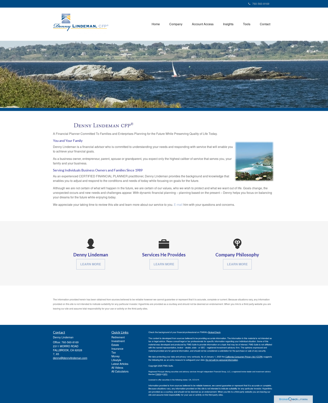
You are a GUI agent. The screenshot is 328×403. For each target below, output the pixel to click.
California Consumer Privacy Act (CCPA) (244, 356)
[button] (176, 24)
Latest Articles (119, 364)
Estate (115, 345)
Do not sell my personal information (222, 359)
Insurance (117, 348)
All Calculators (120, 371)
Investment (118, 341)
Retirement (118, 337)
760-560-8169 (260, 3)
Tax (113, 352)
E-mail (178, 204)
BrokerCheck (214, 332)
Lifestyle (116, 360)
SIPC (165, 374)
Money (115, 356)
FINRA (158, 374)
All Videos (117, 367)
